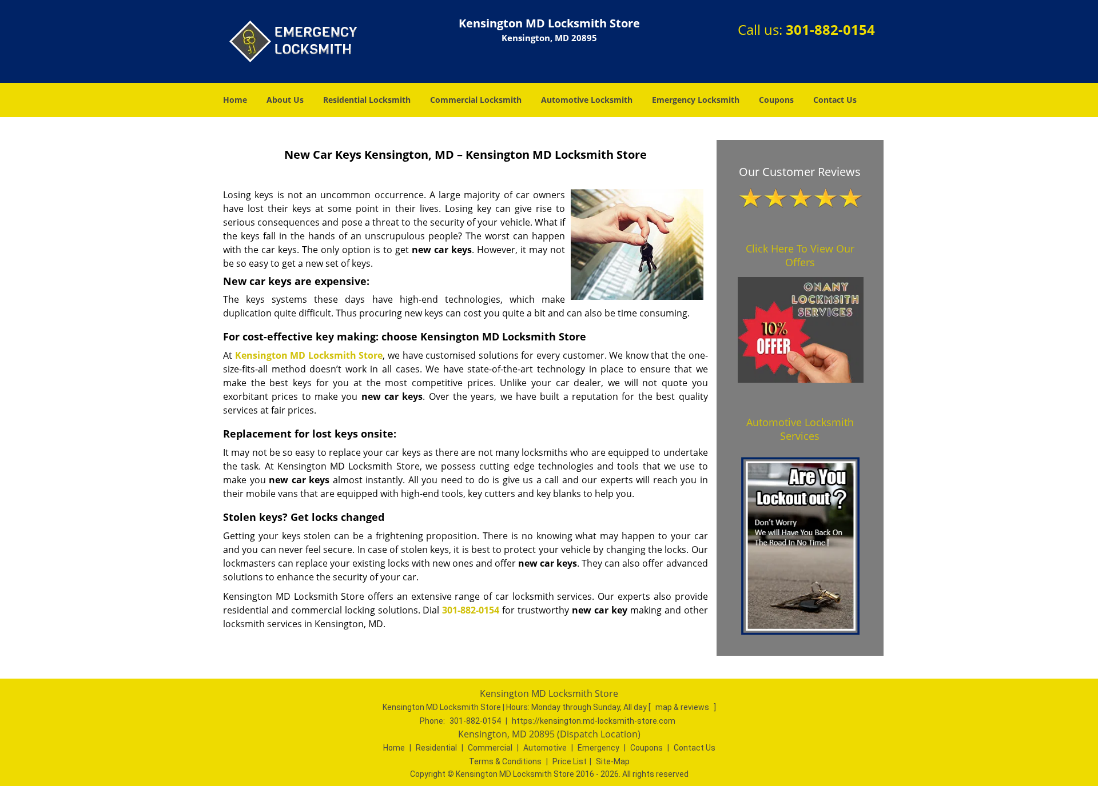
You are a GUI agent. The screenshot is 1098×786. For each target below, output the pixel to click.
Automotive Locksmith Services (800, 429)
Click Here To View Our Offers (800, 255)
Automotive (545, 747)
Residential (436, 747)
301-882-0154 (830, 29)
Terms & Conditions (505, 761)
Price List (569, 761)
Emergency (598, 747)
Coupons (776, 99)
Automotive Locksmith (586, 99)
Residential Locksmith (367, 99)
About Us (285, 99)
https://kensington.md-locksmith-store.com (593, 720)
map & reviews (683, 707)
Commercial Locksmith (476, 99)
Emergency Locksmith (695, 99)
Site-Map (613, 761)
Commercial (490, 747)
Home (235, 99)
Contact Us (835, 99)
